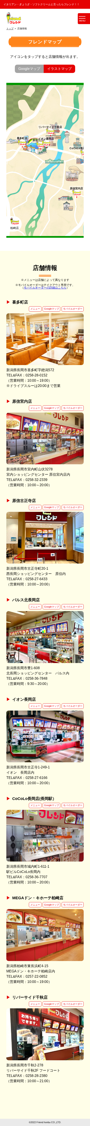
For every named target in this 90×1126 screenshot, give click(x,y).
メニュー (35, 308)
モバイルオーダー (72, 308)
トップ (10, 28)
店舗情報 (22, 28)
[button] (22, 143)
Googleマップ (51, 308)
